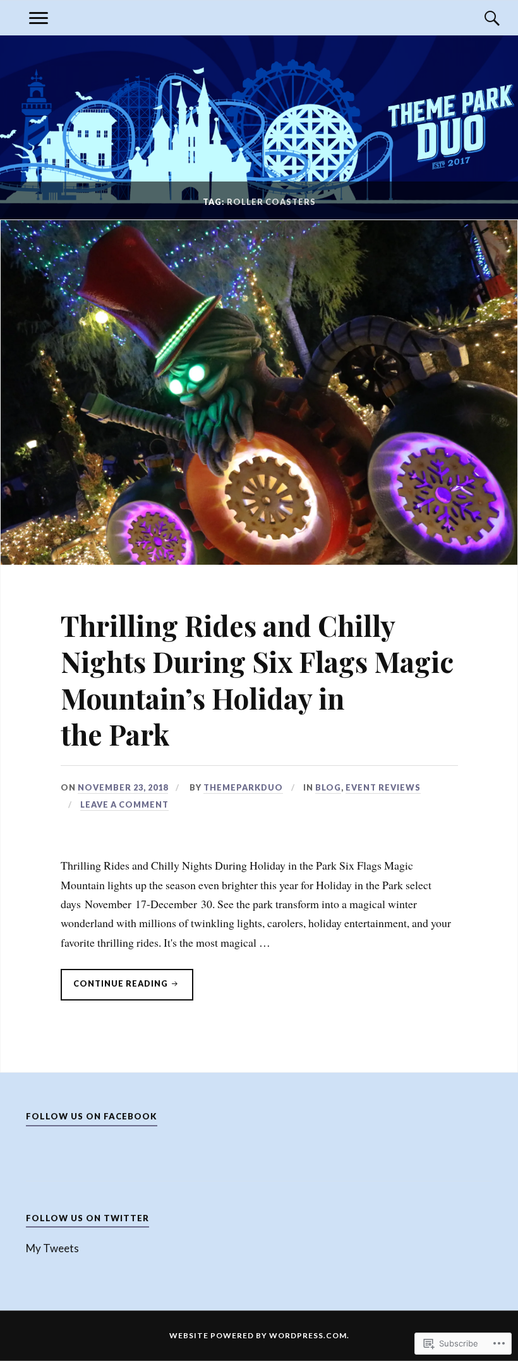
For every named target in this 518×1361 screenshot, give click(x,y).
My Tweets (52, 1248)
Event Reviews (383, 787)
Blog (328, 787)
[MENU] (38, 18)
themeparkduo (243, 787)
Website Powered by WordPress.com (258, 1335)
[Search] (479, 18)
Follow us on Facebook (91, 1116)
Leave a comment (124, 804)
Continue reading (115, 989)
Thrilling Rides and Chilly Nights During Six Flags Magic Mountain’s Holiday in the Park (257, 680)
